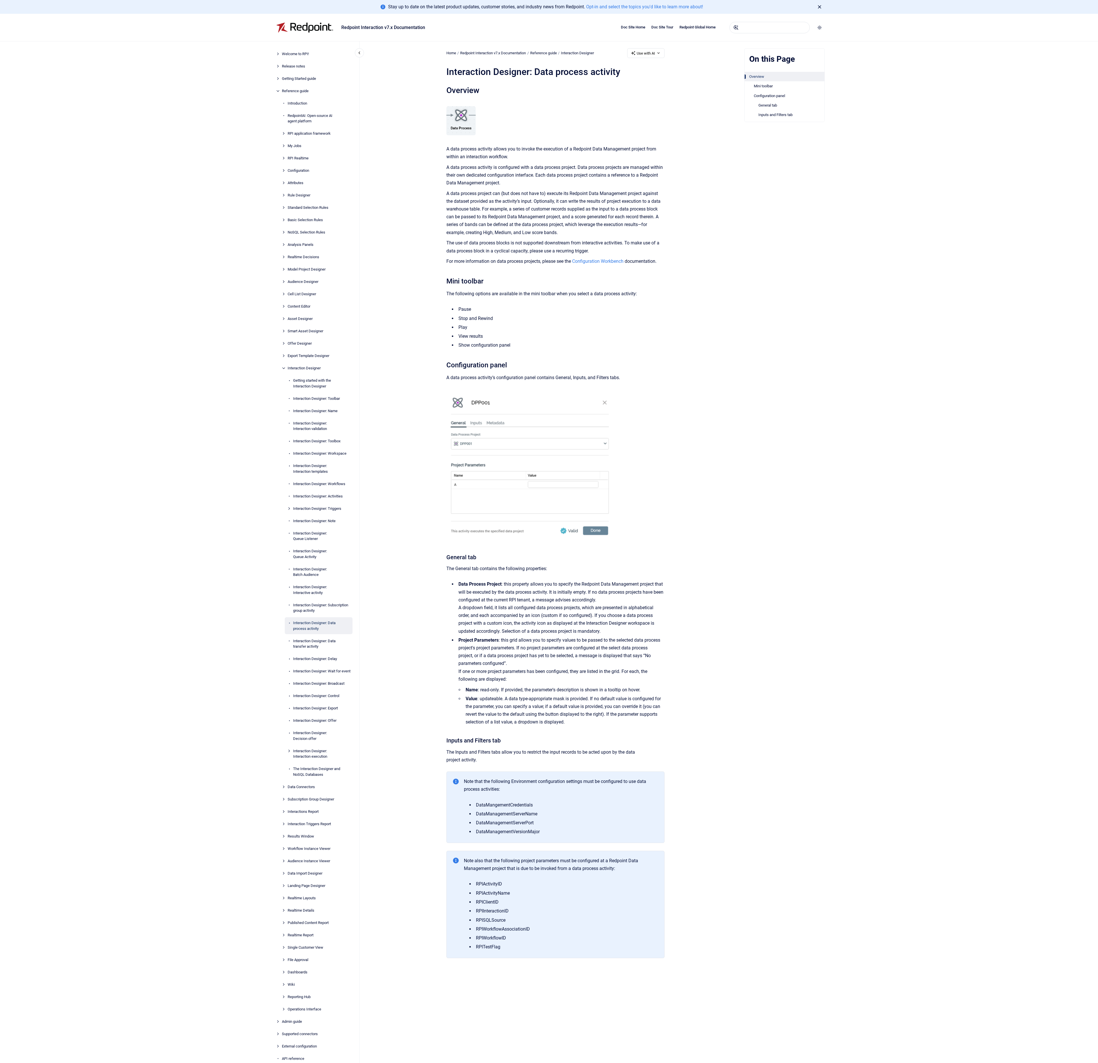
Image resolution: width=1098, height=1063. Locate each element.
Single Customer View (305, 947)
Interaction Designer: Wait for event (321, 671)
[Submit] (736, 27)
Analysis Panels (300, 244)
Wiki (291, 984)
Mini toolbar (763, 86)
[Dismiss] (819, 6)
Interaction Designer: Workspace (319, 453)
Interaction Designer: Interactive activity (310, 590)
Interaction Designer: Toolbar (316, 398)
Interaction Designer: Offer (314, 720)
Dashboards (297, 972)
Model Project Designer (307, 269)
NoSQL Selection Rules (306, 232)
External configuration (299, 1046)
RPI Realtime (298, 158)
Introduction (297, 103)
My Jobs (294, 146)
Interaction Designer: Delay (315, 659)
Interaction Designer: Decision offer (310, 736)
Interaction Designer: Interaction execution (310, 754)
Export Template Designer (308, 356)
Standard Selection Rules (308, 207)
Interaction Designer (304, 368)
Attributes (295, 183)
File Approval (298, 960)
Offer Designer (300, 343)
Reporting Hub (299, 997)
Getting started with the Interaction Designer (312, 383)
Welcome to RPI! (295, 54)
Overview (756, 76)
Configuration (298, 170)
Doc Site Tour (662, 27)
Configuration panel (769, 96)
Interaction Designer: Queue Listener (310, 536)
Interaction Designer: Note (314, 521)
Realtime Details (301, 910)
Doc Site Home (633, 27)
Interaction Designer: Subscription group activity (320, 608)
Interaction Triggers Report (309, 824)
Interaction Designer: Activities (318, 496)
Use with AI (646, 53)
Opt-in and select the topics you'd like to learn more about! (644, 6)
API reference (293, 1058)
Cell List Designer (302, 294)
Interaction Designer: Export (315, 708)
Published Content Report (308, 923)
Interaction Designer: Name (315, 411)
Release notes (293, 66)
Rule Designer (299, 195)
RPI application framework (309, 133)
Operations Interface (304, 1009)
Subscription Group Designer (311, 799)
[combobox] (770, 27)
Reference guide (295, 91)
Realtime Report (300, 935)
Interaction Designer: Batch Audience (310, 572)
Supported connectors (300, 1034)
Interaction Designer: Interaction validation (310, 426)
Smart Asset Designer (305, 331)
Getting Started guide (299, 78)
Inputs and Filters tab (775, 115)
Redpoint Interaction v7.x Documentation (383, 27)
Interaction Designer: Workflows (319, 484)
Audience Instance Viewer (309, 861)
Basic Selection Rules (305, 220)
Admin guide (292, 1021)
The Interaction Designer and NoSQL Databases (316, 772)
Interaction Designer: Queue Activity (310, 554)
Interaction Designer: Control (316, 696)
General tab (767, 105)
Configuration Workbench (597, 261)
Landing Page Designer (306, 885)
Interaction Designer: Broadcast (318, 683)
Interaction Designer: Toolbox (316, 441)
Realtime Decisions (303, 257)
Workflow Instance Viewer (309, 848)
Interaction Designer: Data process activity (314, 626)
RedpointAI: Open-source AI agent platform (310, 118)
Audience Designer (303, 281)
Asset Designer (300, 319)
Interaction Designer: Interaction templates (310, 469)
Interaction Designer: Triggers (317, 508)
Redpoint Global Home (697, 27)
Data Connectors (301, 787)
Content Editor (299, 306)
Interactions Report (303, 811)
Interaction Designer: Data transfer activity (314, 644)
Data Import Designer (305, 873)
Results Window (301, 836)
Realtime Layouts (302, 898)
